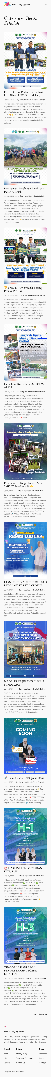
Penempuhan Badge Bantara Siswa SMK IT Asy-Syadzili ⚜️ (24, 485)
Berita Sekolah (39, 100)
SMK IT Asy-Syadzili (21, 5)
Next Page (40, 1014)
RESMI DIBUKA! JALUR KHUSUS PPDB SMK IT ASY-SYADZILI (25, 584)
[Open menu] (45, 4)
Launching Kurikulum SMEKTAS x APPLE (25, 386)
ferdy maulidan (25, 100)
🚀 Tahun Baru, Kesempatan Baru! (24, 778)
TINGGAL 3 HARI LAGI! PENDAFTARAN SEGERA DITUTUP (20, 971)
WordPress (20, 1072)
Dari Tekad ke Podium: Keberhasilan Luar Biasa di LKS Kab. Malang (25, 94)
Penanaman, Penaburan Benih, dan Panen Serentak (24, 190)
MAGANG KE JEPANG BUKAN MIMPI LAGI (24, 683)
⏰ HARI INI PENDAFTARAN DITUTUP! (23, 870)
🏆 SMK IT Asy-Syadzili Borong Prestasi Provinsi (23, 289)
